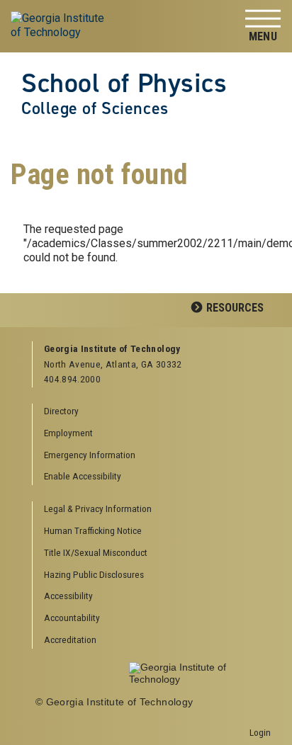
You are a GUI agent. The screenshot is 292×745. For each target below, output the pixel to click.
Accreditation (70, 639)
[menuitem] (152, 509)
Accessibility (68, 595)
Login (260, 732)
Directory (61, 410)
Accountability (72, 617)
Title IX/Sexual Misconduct (95, 552)
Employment (68, 432)
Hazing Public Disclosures (94, 574)
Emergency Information (89, 454)
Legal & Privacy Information (98, 508)
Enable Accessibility (82, 476)
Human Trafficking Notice (93, 530)
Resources (235, 307)
